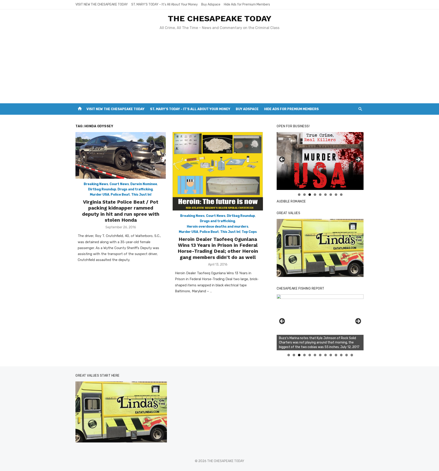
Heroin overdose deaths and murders (217, 227)
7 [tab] (330, 194)
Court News (119, 184)
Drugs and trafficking (135, 189)
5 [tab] (320, 194)
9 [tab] (341, 194)
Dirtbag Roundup (102, 189)
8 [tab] (336, 194)
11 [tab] (341, 355)
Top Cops (249, 232)
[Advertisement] (219, 69)
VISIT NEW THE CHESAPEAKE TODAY (101, 4)
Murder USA (99, 195)
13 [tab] (352, 355)
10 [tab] (336, 355)
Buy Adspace (210, 4)
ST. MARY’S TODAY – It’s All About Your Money (164, 4)
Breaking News (96, 184)
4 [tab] (315, 194)
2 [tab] (304, 194)
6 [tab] (325, 194)
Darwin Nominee (143, 184)
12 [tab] (346, 355)
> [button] (357, 159)
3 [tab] (309, 194)
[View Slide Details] (320, 248)
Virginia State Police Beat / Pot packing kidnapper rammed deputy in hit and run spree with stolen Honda (120, 211)
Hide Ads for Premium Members (247, 4)
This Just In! (141, 195)
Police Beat (120, 195)
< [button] (282, 159)
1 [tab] (299, 194)
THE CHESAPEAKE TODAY (219, 18)
